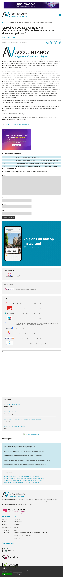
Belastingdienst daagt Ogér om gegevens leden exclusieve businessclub (25, 464)
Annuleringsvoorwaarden (23, 536)
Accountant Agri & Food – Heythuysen (15, 426)
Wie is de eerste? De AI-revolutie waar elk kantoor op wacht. (29, 324)
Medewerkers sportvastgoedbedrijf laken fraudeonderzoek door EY (35, 163)
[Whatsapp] (47, 42)
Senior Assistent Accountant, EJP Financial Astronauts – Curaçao (22, 412)
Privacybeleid (18, 538)
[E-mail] (55, 42)
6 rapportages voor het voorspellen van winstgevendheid (28, 303)
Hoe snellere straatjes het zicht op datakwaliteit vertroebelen (29, 329)
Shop (15, 530)
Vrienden (17, 524)
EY (6, 124)
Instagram (12, 543)
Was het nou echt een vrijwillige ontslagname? (25, 289)
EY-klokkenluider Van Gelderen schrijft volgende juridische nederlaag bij (36, 166)
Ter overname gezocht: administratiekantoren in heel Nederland (22, 482)
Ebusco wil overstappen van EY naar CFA (27, 157)
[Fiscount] (9, 289)
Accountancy (6, 37)
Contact (17, 527)
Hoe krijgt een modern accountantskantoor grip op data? (28, 313)
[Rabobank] (9, 334)
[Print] (59, 42)
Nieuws (13, 37)
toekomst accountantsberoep (19, 124)
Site (3, 211)
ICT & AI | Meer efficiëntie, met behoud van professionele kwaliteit (28, 275)
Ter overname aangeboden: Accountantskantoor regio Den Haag (23, 478)
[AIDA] (9, 319)
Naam (4, 198)
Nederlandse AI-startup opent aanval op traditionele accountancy (23, 455)
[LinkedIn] (51, 42)
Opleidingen (6, 527)
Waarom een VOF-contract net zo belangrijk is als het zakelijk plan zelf (31, 339)
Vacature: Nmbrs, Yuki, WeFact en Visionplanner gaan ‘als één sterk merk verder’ (27, 460)
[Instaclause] (9, 339)
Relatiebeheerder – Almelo (11, 404)
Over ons (17, 519)
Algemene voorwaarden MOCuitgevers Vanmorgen (31, 533)
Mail (8, 543)
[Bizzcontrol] (9, 329)
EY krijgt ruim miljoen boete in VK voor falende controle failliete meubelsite (37, 160)
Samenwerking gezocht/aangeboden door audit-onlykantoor (21, 480)
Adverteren (18, 522)
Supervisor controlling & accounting (14, 419)
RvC (9, 124)
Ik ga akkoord (6, 574)
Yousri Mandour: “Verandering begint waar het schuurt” (28, 308)
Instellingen (18, 574)
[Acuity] (9, 314)
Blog (4, 522)
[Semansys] (9, 344)
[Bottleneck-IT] (9, 324)
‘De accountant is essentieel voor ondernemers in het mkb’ (28, 334)
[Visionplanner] (9, 309)
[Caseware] (9, 276)
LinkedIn (3, 543)
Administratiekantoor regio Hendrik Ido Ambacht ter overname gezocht (24, 476)
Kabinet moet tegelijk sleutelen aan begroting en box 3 (20, 447)
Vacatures (5, 530)
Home (3, 22)
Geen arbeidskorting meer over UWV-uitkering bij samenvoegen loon (24, 451)
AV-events (5, 533)
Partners (5, 524)
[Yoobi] (9, 304)
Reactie (4, 175)
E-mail (4, 204)
